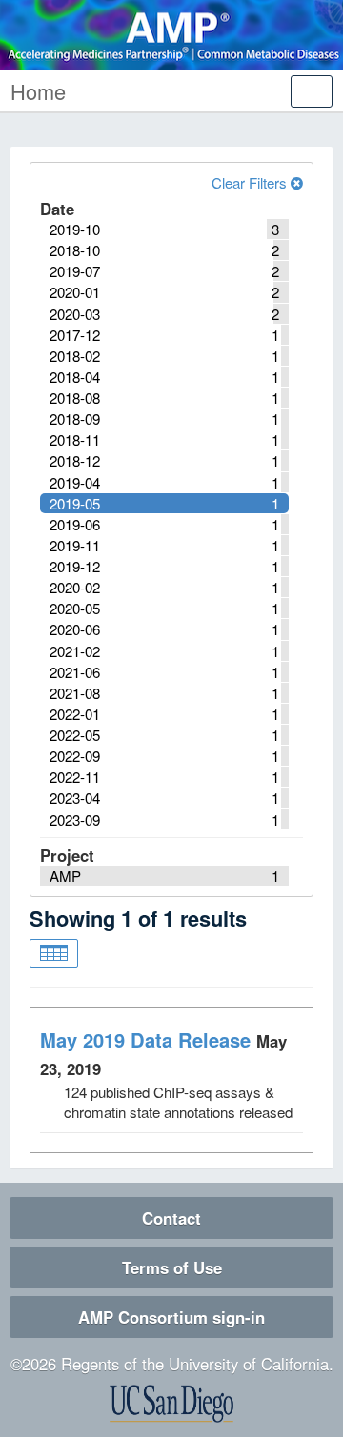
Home (38, 91)
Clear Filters (251, 182)
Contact (171, 1218)
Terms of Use (172, 1267)
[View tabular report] (54, 953)
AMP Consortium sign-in (171, 1317)
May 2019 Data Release (145, 1039)
